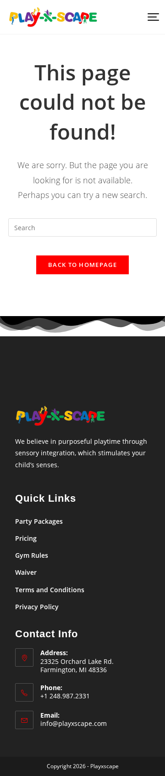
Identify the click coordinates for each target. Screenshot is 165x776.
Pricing (26, 538)
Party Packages (39, 521)
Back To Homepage (82, 265)
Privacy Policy (37, 606)
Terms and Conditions (49, 589)
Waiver (26, 572)
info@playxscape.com (73, 723)
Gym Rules (31, 555)
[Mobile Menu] (152, 16)
